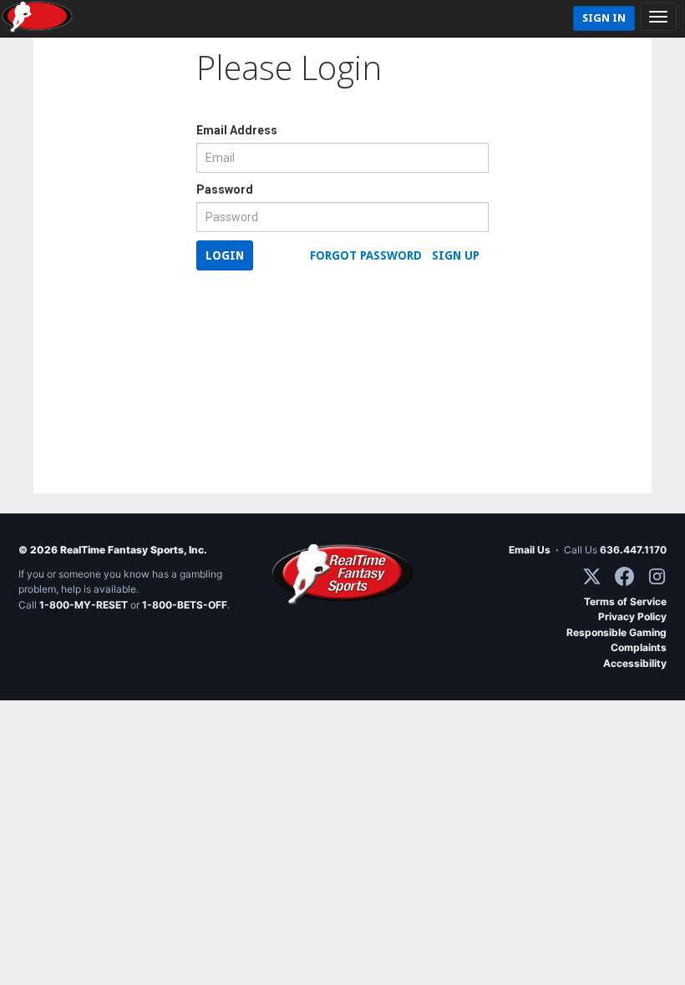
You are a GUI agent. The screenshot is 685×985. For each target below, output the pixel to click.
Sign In (604, 18)
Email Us (530, 549)
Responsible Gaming (616, 632)
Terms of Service (625, 601)
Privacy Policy (632, 616)
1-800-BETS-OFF (184, 605)
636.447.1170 (633, 549)
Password (224, 189)
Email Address (236, 130)
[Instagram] (657, 576)
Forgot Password (366, 255)
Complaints (639, 647)
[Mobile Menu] (658, 17)
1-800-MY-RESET (83, 605)
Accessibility (635, 663)
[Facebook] (624, 576)
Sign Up (456, 255)
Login (225, 255)
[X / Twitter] (591, 576)
